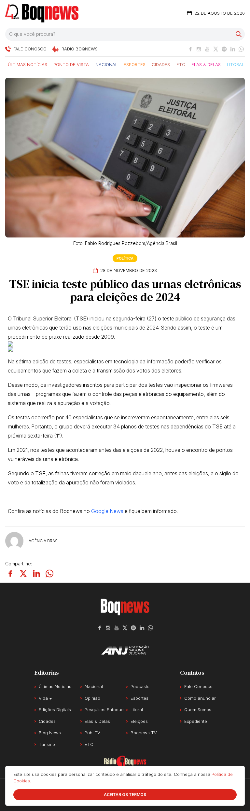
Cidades (161, 64)
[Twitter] (215, 49)
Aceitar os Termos (125, 794)
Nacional (106, 64)
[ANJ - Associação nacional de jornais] (125, 649)
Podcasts (140, 686)
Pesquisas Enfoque (104, 709)
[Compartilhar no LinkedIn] (36, 573)
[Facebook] (190, 49)
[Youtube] (207, 49)
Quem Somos (197, 709)
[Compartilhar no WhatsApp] (49, 573)
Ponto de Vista (71, 64)
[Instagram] (198, 49)
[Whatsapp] (241, 49)
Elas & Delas (206, 64)
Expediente (195, 721)
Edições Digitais (55, 709)
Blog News (50, 732)
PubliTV (92, 732)
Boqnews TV (144, 732)
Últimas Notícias (27, 64)
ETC (180, 64)
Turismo (47, 744)
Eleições (139, 721)
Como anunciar (200, 698)
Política (125, 258)
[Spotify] (224, 49)
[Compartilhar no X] (23, 573)
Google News (107, 511)
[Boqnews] (41, 13)
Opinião (92, 698)
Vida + (45, 698)
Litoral (235, 64)
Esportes (135, 64)
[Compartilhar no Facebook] (10, 573)
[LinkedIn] (232, 49)
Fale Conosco (198, 686)
